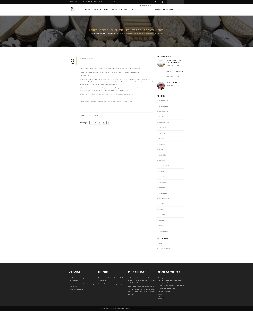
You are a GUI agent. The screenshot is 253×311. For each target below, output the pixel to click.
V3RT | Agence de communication (141, 308)
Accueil (87, 9)
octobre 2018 (163, 193)
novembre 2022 (164, 106)
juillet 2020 (162, 128)
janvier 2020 (162, 155)
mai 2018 (161, 209)
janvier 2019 (162, 177)
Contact (181, 9)
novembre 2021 (164, 111)
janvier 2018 (162, 225)
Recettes (161, 254)
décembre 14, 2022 (173, 65)
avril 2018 (162, 215)
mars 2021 (162, 117)
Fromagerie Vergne (101, 9)
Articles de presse (164, 248)
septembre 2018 (164, 198)
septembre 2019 (164, 166)
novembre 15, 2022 (173, 76)
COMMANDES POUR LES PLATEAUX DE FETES (174, 61)
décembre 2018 (164, 182)
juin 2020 (162, 133)
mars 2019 (162, 171)
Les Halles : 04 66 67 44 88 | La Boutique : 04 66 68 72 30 (97, 2)
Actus (133, 9)
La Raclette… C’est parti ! (175, 72)
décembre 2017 (164, 231)
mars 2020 (162, 144)
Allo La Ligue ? (172, 83)
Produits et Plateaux (120, 9)
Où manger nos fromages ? (164, 9)
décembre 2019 (164, 160)
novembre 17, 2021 (173, 85)
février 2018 (162, 220)
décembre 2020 (164, 122)
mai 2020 (161, 138)
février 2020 (162, 149)
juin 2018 (162, 204)
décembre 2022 (164, 100)
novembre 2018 (164, 187)
